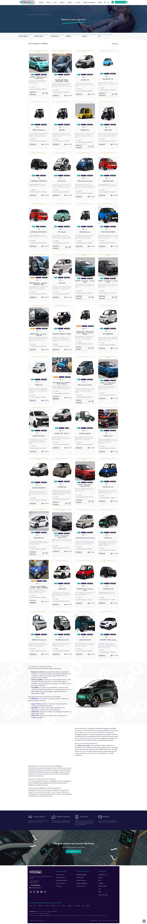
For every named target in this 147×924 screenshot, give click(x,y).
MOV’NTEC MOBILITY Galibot (62, 342)
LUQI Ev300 (62, 597)
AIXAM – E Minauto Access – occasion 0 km (39, 86)
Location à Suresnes (81, 888)
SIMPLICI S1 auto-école (39, 648)
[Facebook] (34, 900)
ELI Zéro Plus (62, 189)
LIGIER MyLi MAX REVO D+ (38, 240)
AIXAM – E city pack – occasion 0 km (85, 289)
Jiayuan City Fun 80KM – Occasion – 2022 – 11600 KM (39, 595)
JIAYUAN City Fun (108, 495)
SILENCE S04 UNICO (38, 496)
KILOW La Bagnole (85, 441)
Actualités (101, 891)
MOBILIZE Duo (108, 444)
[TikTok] (44, 900)
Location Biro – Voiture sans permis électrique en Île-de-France (85, 341)
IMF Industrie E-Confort (85, 189)
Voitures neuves (60, 882)
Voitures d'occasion (60, 885)
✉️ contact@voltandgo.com (35, 895)
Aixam (33, 723)
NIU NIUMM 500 (108, 342)
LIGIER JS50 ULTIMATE (108, 240)
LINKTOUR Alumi (39, 546)
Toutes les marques (60, 891)
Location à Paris (80, 885)
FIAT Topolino (62, 240)
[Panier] (108, 2)
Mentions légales (102, 894)
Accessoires (58, 894)
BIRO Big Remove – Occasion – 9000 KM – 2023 (39, 292)
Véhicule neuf (35, 14)
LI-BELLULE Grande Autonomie (85, 546)
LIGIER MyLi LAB (108, 597)
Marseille (40, 913)
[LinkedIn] (41, 900)
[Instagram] (30, 900)
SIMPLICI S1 (38, 393)
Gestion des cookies (103, 903)
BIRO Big (62, 138)
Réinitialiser (121, 37)
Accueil (29, 14)
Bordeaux (53, 913)
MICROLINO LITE (108, 87)
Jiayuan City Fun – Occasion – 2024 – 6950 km (62, 391)
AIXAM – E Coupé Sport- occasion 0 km (108, 391)
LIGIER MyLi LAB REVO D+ (39, 189)
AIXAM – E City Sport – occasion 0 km (85, 493)
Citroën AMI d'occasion (61, 888)
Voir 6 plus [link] (85, 41)
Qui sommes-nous (103, 882)
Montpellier (77, 913)
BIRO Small (108, 138)
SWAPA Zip (108, 546)
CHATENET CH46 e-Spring (108, 648)
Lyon (35, 913)
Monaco (88, 913)
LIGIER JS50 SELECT (39, 444)
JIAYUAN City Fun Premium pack (85, 597)
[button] (25, 38)
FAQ (99, 888)
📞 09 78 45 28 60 (34, 893)
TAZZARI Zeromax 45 (62, 648)
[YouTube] (37, 900)
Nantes (63, 913)
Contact (100, 885)
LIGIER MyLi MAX (108, 189)
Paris (30, 913)
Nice (83, 913)
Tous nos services (81, 894)
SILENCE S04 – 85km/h (62, 441)
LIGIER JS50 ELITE (85, 648)
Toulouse (47, 913)
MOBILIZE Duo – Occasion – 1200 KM (38, 343)
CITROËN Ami (62, 495)
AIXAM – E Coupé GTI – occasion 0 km (62, 544)
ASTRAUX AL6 (85, 138)
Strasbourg (70, 913)
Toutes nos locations (81, 882)
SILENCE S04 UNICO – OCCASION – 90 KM (62, 89)
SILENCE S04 (85, 88)
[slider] (98, 38)
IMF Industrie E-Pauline (85, 393)
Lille (59, 913)
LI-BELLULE (62, 291)
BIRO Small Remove (39, 138)
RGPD (100, 900)
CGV (100, 897)
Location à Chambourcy (82, 891)
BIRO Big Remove (85, 240)
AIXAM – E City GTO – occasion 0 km (108, 289)
